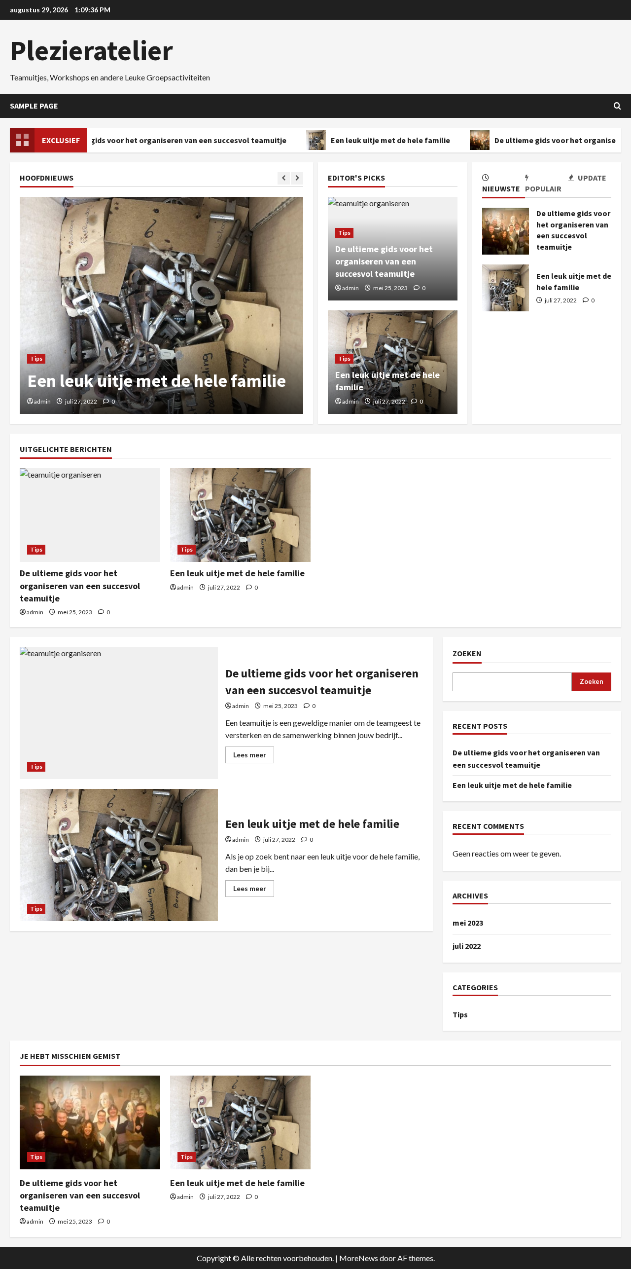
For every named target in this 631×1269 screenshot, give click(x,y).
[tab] (503, 185)
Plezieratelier (91, 50)
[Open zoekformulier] (617, 105)
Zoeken (467, 653)
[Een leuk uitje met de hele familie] (161, 305)
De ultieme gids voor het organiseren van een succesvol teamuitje (155, 140)
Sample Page (34, 106)
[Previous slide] (284, 178)
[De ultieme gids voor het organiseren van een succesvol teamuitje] (90, 515)
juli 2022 (467, 946)
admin (42, 401)
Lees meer (253, 756)
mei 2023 (468, 923)
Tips (36, 358)
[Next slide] (297, 178)
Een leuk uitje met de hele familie (378, 140)
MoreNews (358, 1258)
